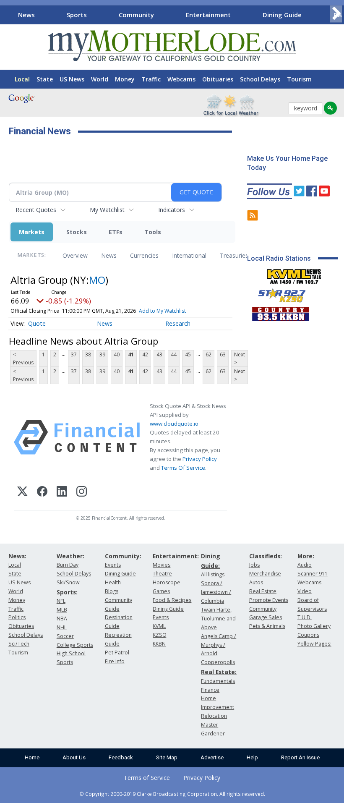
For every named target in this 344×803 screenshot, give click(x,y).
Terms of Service (147, 778)
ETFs (115, 232)
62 (208, 354)
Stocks (76, 232)
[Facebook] (42, 492)
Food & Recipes (172, 600)
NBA (62, 618)
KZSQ (160, 634)
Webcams (181, 79)
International (189, 255)
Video (304, 591)
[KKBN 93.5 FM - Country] (280, 312)
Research (177, 323)
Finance (210, 689)
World (99, 79)
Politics (17, 617)
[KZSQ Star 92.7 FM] (278, 293)
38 (88, 354)
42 (145, 354)
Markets (31, 232)
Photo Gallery (314, 626)
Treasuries (234, 255)
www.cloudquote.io (174, 423)
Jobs (254, 564)
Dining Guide (282, 14)
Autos (256, 582)
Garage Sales (265, 617)
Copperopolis (218, 662)
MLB (62, 609)
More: (305, 556)
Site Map (166, 757)
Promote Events (268, 600)
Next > (239, 358)
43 (159, 354)
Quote (37, 323)
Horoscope (166, 582)
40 (117, 354)
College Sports (75, 645)
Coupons (308, 634)
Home (32, 757)
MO (97, 280)
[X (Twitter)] (22, 492)
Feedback (121, 757)
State (44, 79)
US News (72, 79)
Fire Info (115, 661)
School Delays (260, 79)
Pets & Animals (267, 626)
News (26, 14)
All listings (212, 574)
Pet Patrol (117, 652)
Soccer (65, 636)
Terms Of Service (183, 467)
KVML (159, 626)
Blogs (111, 591)
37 (74, 354)
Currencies (144, 255)
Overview (75, 255)
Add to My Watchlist (162, 310)
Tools (152, 232)
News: (17, 556)
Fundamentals (218, 681)
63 (223, 354)
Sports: (67, 592)
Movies (161, 564)
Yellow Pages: (314, 643)
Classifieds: (265, 556)
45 (188, 354)
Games (161, 591)
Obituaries (217, 79)
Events (113, 564)
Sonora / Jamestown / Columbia (216, 592)
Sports (77, 14)
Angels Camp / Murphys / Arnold (218, 645)
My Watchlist (107, 210)
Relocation (214, 715)
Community (136, 14)
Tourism (299, 79)
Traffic (151, 79)
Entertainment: (176, 556)
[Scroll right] (336, 14)
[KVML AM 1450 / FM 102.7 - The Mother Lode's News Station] (294, 274)
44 (174, 354)
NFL (61, 600)
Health (113, 582)
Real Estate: (219, 672)
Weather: (70, 556)
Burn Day (67, 564)
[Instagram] (81, 492)
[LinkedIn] (61, 492)
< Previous (23, 358)
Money (125, 79)
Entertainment (208, 14)
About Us (74, 757)
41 (131, 354)
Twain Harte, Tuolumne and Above (218, 618)
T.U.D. (304, 617)
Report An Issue (300, 757)
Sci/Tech (18, 643)
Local (22, 79)
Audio (304, 564)
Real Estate (262, 591)
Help (252, 757)
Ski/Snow (68, 582)
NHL (62, 627)
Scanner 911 (312, 573)
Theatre (162, 573)
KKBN (159, 643)
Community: (123, 556)
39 (102, 354)
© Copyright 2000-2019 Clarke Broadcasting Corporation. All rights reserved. (172, 793)
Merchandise (265, 573)
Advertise (212, 757)
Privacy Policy (199, 459)
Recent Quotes (36, 210)
